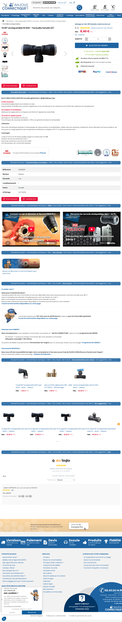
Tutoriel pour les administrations (14, 578)
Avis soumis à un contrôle (60, 471)
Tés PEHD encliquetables (11, 24)
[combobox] (57, 8)
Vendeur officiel (8, 568)
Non (28, 496)
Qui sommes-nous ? (9, 557)
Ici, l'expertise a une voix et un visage (97, 557)
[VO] (98, 153)
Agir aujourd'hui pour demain (13, 562)
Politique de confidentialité (56, 616)
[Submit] (79, 8)
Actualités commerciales (52, 592)
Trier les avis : (51, 480)
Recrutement (48, 589)
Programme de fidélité (51, 565)
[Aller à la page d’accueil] (3, 21)
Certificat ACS (31, 86)
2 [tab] (60, 441)
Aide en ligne (48, 584)
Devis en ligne (48, 578)
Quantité (78, 39)
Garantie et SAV (49, 570)
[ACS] (106, 153)
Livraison (46, 557)
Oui (21, 496)
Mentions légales (36, 616)
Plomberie (9, 21)
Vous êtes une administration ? (13, 576)
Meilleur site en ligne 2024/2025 (14, 560)
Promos (61, 3)
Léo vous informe (90, 562)
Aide (71, 3)
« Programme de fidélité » (91, 343)
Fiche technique (11, 86)
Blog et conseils (49, 586)
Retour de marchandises (52, 560)
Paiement (46, 581)
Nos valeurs (47, 573)
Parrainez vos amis (50, 568)
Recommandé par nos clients (54, 576)
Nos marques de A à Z (10, 570)
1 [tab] (57, 441)
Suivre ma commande (92, 560)
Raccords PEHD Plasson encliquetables (53, 21)
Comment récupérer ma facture (96, 568)
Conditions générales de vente (80, 616)
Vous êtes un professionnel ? (13, 573)
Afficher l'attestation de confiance (61, 468)
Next (118, 424)
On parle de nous (8, 565)
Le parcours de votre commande (96, 565)
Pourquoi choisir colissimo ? (53, 562)
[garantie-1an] (115, 153)
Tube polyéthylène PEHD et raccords (27, 21)
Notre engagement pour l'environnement (18, 581)
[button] (12, 53)
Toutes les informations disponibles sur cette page (37, 318)
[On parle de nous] (84, 153)
